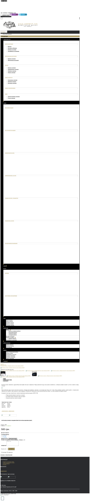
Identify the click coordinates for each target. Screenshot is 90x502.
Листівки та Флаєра (12, 48)
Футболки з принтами (10, 357)
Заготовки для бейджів (11, 295)
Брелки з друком (12, 58)
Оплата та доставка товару (8, 461)
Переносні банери (10, 345)
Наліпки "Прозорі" (12, 338)
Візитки (9, 46)
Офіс (6, 94)
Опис (4, 378)
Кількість (3, 448)
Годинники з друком (12, 80)
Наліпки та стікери (12, 49)
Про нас (4, 464)
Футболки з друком (10, 325)
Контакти (5, 380)
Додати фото (4, 438)
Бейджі (7, 273)
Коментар (3, 445)
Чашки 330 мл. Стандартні (11, 198)
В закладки (4, 452)
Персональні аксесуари (11, 56)
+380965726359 (11, 411)
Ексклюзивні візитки (13, 332)
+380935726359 (5, 411)
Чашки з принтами (10, 358)
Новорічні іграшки (12, 81)
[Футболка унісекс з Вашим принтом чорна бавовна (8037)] (13, 367)
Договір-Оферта (6, 463)
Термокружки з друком (13, 69)
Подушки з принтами (10, 355)
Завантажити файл (13, 438)
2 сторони (5, 437)
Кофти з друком (9, 321)
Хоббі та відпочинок (10, 88)
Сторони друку (5, 434)
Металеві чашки (9, 107)
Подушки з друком (12, 83)
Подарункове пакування (11, 243)
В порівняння (10, 452)
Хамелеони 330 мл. (9, 153)
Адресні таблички (9, 344)
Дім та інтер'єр (8, 77)
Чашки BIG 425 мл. (9, 220)
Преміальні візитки (13, 333)
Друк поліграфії (9, 44)
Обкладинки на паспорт (13, 60)
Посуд (6, 65)
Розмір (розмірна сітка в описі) (9, 439)
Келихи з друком (12, 67)
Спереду (4, 435)
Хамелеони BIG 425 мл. (10, 175)
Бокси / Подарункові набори (12, 352)
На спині (4, 436)
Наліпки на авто (9, 353)
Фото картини (9, 347)
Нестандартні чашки (10, 130)
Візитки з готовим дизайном (14, 330)
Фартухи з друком (10, 323)
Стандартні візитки (13, 334)
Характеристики (7, 379)
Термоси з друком (12, 71)
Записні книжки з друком (14, 96)
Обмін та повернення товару (8, 462)
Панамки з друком (10, 322)
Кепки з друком (9, 320)
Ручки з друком (11, 98)
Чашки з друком (11, 72)
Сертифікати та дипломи (13, 51)
